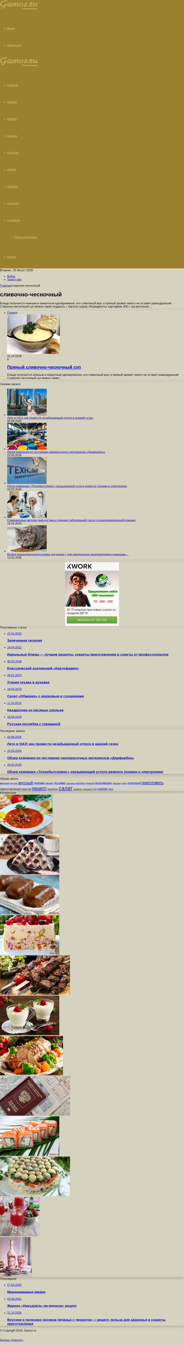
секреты (77, 789)
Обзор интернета (25, 237)
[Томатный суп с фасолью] (26, 833)
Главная (5, 285)
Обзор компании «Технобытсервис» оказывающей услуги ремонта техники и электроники (67, 486)
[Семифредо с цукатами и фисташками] (29, 953)
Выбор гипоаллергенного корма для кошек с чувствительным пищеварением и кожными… (67, 554)
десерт (49, 783)
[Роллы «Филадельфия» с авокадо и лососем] (29, 1154)
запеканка (70, 783)
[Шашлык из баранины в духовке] (35, 993)
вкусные (14, 783)
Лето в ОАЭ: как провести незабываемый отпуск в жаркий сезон (50, 417)
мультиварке (103, 783)
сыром (102, 789)
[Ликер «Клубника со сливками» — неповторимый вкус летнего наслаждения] (16, 1275)
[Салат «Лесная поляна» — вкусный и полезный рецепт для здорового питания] (35, 1195)
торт (110, 789)
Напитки (13, 203)
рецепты (52, 789)
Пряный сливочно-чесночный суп (44, 367)
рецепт (39, 788)
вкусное (4, 783)
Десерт (11, 169)
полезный (134, 783)
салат (65, 788)
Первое (12, 102)
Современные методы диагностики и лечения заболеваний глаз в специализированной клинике (71, 520)
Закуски (12, 186)
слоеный (87, 789)
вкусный (25, 783)
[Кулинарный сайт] (19, 8)
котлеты (80, 783)
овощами (117, 783)
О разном (13, 220)
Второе (12, 119)
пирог (124, 783)
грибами (39, 783)
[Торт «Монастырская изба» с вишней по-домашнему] (29, 873)
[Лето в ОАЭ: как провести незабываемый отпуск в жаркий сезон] (27, 414)
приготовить (152, 782)
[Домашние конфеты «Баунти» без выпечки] (29, 913)
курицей (90, 783)
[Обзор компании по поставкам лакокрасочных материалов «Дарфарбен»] (27, 448)
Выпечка (13, 152)
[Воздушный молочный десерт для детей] (29, 1034)
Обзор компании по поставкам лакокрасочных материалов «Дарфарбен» (56, 452)
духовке (59, 783)
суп (94, 789)
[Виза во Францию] (35, 1114)
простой (26, 789)
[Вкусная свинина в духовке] (31, 1074)
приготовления (10, 789)
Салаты (12, 136)
